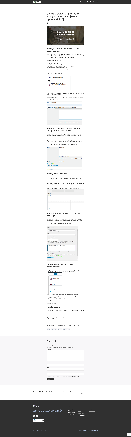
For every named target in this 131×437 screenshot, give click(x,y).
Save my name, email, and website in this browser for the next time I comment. (63, 376)
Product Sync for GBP (37, 389)
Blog (79, 409)
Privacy (90, 409)
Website (48, 372)
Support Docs (81, 413)
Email (48, 367)
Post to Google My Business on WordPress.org (88, 430)
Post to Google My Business (52, 10)
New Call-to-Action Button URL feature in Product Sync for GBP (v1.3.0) (42, 392)
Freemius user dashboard (72, 325)
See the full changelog (51, 303)
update (68, 329)
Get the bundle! (71, 414)
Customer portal (81, 415)
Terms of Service (92, 411)
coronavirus (54, 329)
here (55, 318)
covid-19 (59, 329)
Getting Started (58, 389)
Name (48, 362)
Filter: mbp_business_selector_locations (87, 391)
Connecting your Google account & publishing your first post (64, 392)
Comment (49, 349)
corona (48, 329)
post (64, 329)
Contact (79, 411)
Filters (79, 389)
